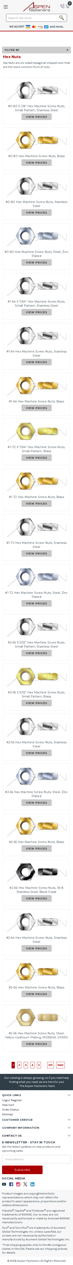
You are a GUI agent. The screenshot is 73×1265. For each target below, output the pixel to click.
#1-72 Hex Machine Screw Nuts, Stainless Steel (36, 545)
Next (60, 1065)
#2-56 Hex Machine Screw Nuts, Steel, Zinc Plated (36, 794)
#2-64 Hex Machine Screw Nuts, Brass (36, 987)
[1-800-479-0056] (63, 6)
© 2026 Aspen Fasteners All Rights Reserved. (36, 1261)
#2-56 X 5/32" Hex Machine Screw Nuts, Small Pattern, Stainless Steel (36, 644)
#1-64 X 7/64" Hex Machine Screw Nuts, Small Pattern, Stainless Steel (36, 303)
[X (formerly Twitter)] (25, 1184)
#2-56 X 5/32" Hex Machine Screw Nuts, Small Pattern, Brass (36, 694)
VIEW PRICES (36, 116)
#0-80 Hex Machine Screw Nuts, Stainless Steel (36, 204)
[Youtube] (4, 1184)
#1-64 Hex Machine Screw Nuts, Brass (36, 401)
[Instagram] (18, 1184)
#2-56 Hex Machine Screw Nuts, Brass (36, 842)
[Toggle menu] (5, 6)
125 (50, 1065)
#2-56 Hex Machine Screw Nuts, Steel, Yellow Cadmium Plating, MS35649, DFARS (36, 1035)
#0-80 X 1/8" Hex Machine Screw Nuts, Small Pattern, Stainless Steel (36, 108)
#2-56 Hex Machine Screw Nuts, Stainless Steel (36, 744)
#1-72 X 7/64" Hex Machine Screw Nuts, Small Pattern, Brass (36, 449)
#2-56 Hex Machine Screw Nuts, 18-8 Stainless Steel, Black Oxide (36, 890)
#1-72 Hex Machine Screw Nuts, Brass (36, 497)
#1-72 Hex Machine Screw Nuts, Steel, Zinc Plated (36, 595)
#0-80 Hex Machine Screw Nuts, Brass (36, 156)
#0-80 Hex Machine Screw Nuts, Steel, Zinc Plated (36, 254)
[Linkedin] (32, 1184)
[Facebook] (11, 1184)
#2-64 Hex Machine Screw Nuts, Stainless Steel (36, 940)
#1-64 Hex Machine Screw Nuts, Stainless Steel (36, 353)
